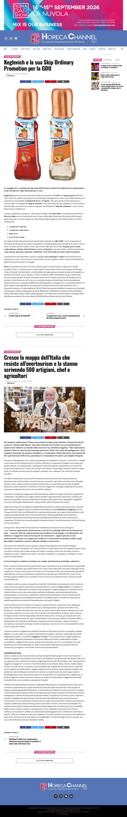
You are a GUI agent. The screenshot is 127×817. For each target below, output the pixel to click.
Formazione (101, 49)
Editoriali (15, 49)
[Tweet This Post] (38, 81)
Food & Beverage (59, 49)
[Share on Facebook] (25, 81)
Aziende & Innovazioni (73, 49)
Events (85, 49)
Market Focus (47, 49)
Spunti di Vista (25, 49)
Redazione (10, 75)
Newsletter (111, 49)
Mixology (92, 49)
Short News (36, 49)
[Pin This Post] (51, 81)
